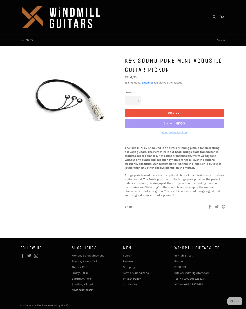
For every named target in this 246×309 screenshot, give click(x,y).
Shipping (147, 82)
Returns (128, 261)
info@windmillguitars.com (192, 273)
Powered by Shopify (58, 305)
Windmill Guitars (38, 305)
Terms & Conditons (136, 273)
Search (127, 255)
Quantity (130, 92)
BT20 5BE (180, 267)
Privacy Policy (132, 278)
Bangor (179, 261)
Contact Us (130, 284)
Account (221, 40)
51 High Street (183, 255)
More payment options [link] (174, 132)
